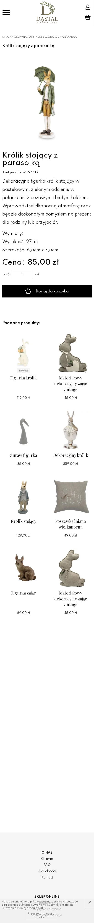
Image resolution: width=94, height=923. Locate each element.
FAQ (47, 865)
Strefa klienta (88, 7)
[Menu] (6, 12)
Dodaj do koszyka (52, 291)
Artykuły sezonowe (44, 37)
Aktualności (47, 871)
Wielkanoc (69, 37)
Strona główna (14, 37)
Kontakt (47, 877)
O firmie (47, 858)
